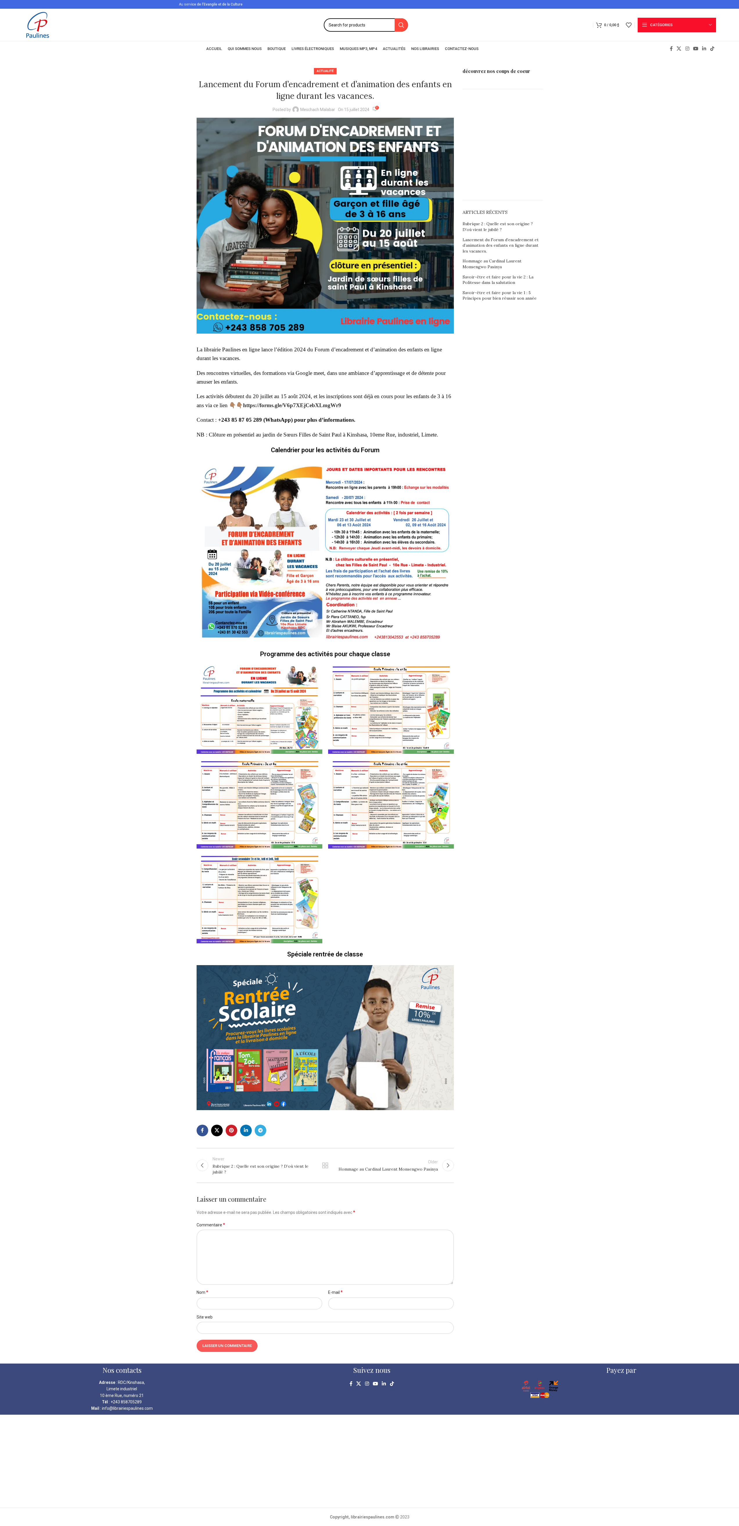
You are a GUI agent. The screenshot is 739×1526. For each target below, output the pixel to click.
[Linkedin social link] (704, 48)
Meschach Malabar (317, 109)
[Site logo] (37, 24)
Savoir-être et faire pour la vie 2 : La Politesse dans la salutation (498, 279)
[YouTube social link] (695, 48)
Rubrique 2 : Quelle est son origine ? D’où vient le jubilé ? (498, 226)
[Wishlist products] (628, 25)
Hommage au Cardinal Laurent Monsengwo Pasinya (492, 263)
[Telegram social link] (260, 1130)
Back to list (325, 1165)
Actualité (325, 71)
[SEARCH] (401, 25)
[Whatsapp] (16, 1511)
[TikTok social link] (712, 48)
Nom (202, 1292)
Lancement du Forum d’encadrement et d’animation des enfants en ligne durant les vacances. (501, 245)
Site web (205, 1317)
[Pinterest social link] (231, 1130)
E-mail (335, 1292)
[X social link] (679, 48)
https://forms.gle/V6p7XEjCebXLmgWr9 (292, 405)
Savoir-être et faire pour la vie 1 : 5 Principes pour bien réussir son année (500, 295)
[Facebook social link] (671, 48)
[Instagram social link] (687, 48)
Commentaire (211, 1225)
